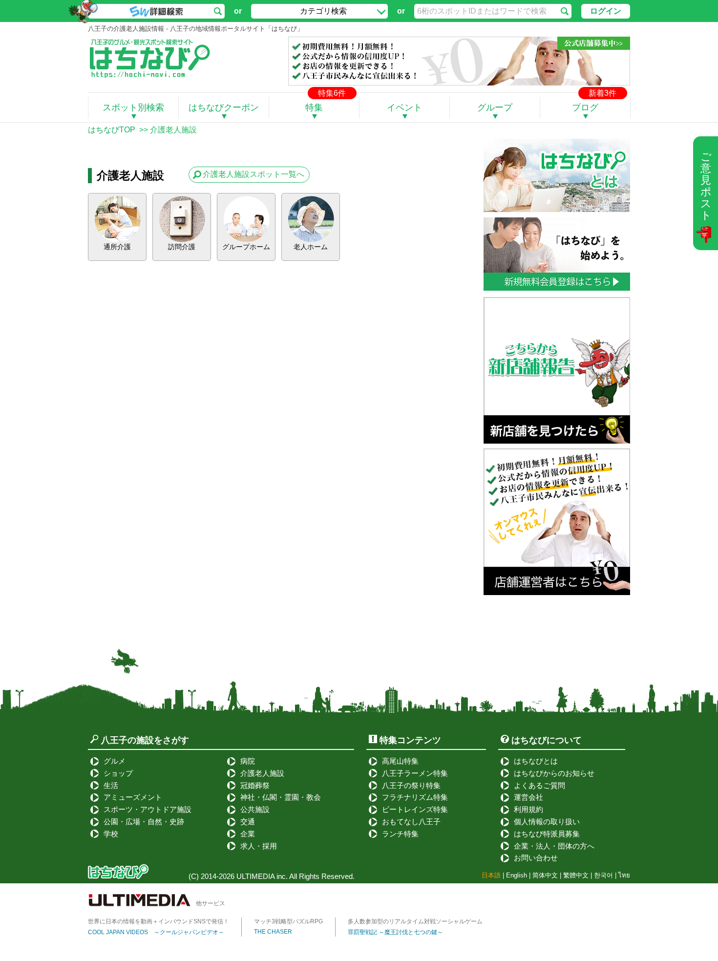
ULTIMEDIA (255, 876)
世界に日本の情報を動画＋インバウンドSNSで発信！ (158, 921)
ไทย (624, 875)
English (516, 875)
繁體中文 (576, 875)
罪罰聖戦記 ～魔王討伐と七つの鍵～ (395, 932)
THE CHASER (273, 931)
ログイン (605, 11)
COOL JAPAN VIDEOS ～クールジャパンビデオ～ (156, 932)
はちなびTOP (111, 130)
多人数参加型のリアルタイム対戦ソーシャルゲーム (415, 921)
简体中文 (545, 875)
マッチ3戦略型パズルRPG (288, 921)
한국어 (603, 875)
